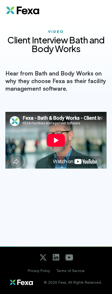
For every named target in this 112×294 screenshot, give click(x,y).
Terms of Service (71, 270)
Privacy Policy (39, 270)
